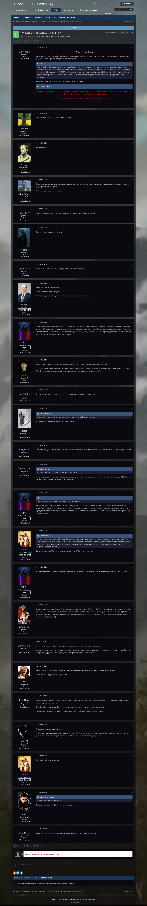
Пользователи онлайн (67, 17)
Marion (24, 128)
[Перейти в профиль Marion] (24, 119)
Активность (68, 10)
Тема (52, 899)
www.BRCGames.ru (41, 10)
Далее (36, 41)
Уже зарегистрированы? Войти (105, 4)
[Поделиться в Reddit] (14, 873)
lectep (24, 430)
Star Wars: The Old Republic (60, 36)
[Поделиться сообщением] (132, 47)
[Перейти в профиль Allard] (24, 802)
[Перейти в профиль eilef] (24, 366)
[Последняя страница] (41, 41)
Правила (38, 17)
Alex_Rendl (24, 449)
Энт (24, 681)
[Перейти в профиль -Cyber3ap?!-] (16, 34)
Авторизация (112, 33)
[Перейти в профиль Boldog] (24, 152)
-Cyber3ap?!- (30, 36)
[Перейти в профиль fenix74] (24, 731)
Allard (24, 814)
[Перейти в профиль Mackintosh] (24, 539)
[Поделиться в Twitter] (18, 873)
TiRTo (24, 342)
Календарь (27, 17)
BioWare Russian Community (33, 4)
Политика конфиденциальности (69, 899)
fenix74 (24, 741)
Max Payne (24, 194)
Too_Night (24, 700)
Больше (108, 13)
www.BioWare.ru (22, 10)
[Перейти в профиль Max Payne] (24, 185)
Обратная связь (89, 899)
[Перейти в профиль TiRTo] (24, 331)
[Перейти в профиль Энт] (24, 672)
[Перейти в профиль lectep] (24, 418)
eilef (24, 375)
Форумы (16, 17)
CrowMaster (24, 468)
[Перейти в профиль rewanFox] (24, 614)
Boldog (24, 165)
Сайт (56, 10)
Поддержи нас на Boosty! (89, 10)
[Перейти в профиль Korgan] (24, 292)
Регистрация (127, 4)
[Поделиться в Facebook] (21, 873)
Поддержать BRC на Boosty (73, 28)
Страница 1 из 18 (50, 41)
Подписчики (124, 33)
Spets (24, 249)
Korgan (24, 304)
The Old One (24, 394)
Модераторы (50, 17)
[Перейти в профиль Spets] (24, 237)
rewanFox (24, 627)
